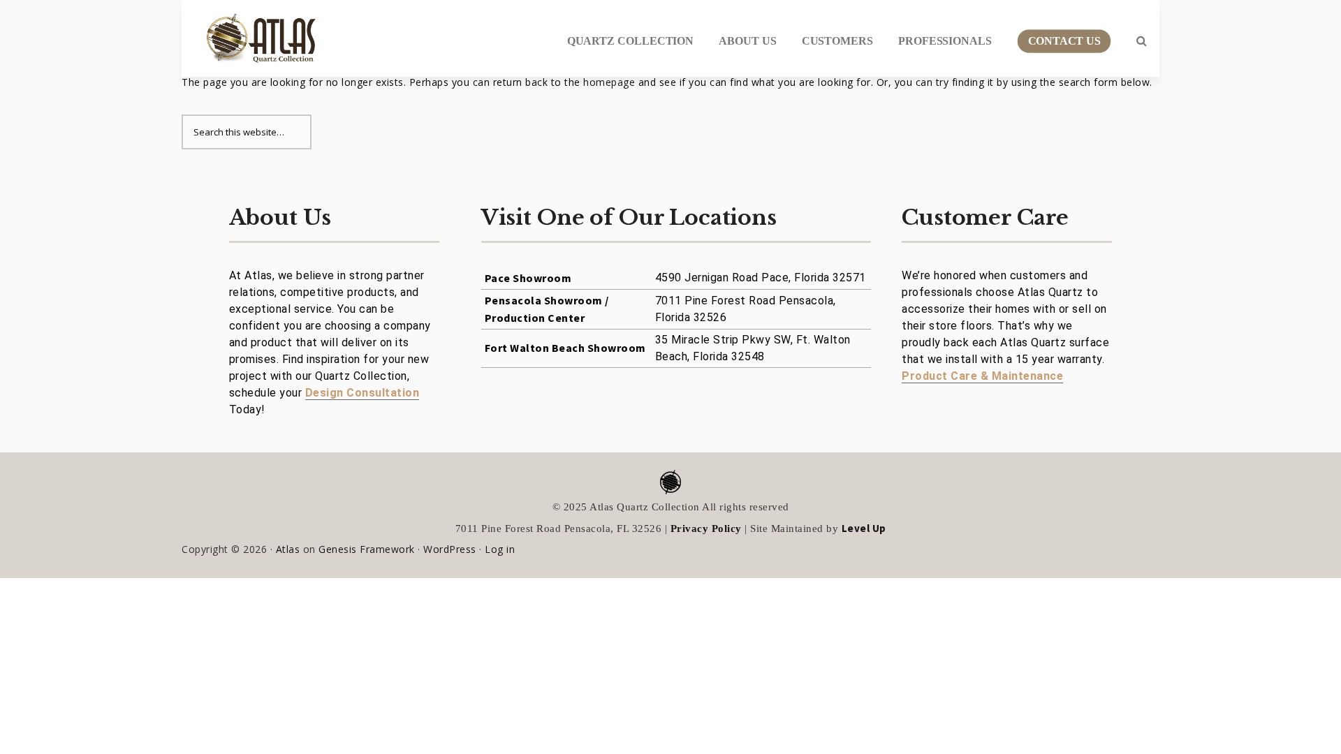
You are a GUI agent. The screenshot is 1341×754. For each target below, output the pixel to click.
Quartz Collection (630, 41)
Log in (500, 549)
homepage (609, 82)
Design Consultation (362, 392)
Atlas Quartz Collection (255, 32)
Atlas (288, 549)
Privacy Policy (706, 528)
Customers (837, 41)
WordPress (449, 549)
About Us (747, 41)
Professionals (945, 41)
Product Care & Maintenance (982, 376)
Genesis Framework (366, 549)
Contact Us (1063, 41)
